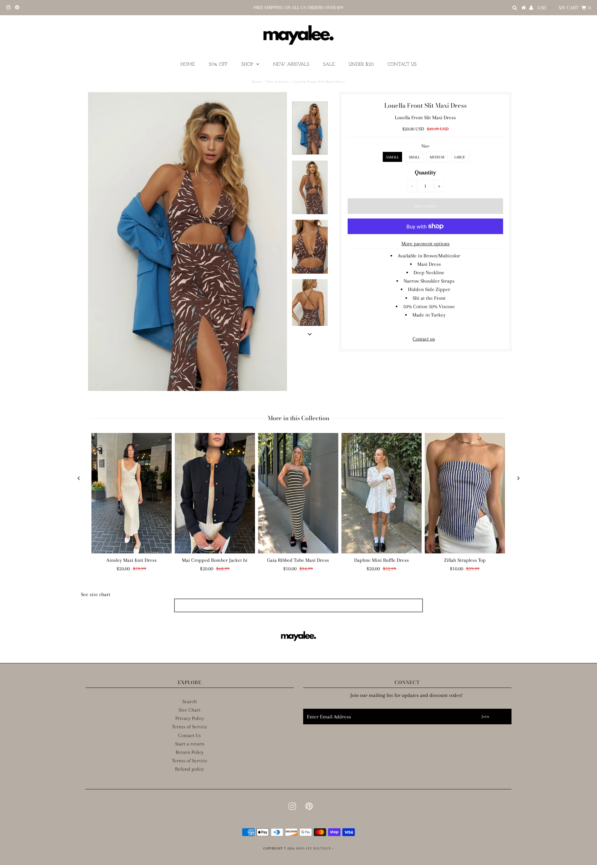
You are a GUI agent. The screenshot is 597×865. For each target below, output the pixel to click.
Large (459, 157)
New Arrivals (291, 64)
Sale (329, 64)
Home (187, 64)
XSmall (392, 157)
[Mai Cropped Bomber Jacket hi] (215, 493)
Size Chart (189, 710)
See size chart (95, 594)
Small (414, 157)
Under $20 (361, 64)
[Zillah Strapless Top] (465, 493)
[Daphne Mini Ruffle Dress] (381, 493)
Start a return (189, 744)
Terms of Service (189, 727)
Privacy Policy (189, 718)
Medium (437, 157)
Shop (247, 64)
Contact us (424, 339)
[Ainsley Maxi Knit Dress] (131, 493)
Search (189, 701)
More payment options (425, 244)
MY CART (575, 8)
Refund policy (189, 769)
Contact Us (402, 64)
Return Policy (190, 752)
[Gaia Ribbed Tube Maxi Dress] (298, 493)
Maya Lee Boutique (313, 848)
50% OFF (218, 64)
